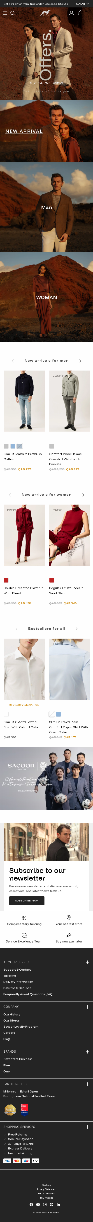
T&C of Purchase (46, 1193)
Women (58, 82)
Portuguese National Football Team (29, 1096)
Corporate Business (18, 1059)
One (6, 1071)
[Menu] (5, 13)
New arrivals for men (47, 360)
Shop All (36, 82)
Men (48, 82)
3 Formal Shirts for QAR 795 (24, 704)
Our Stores (11, 1020)
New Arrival (24, 131)
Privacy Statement (46, 1189)
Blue (6, 1065)
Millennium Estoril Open (20, 1091)
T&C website (46, 1197)
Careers (9, 1032)
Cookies (46, 1184)
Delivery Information (18, 981)
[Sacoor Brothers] (45, 13)
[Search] (15, 13)
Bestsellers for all (46, 628)
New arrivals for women (47, 494)
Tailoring (9, 975)
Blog (6, 1039)
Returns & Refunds (17, 988)
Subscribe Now (27, 900)
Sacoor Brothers (50, 1212)
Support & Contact (17, 969)
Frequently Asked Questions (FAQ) (28, 994)
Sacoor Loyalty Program (21, 1026)
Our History (11, 1014)
